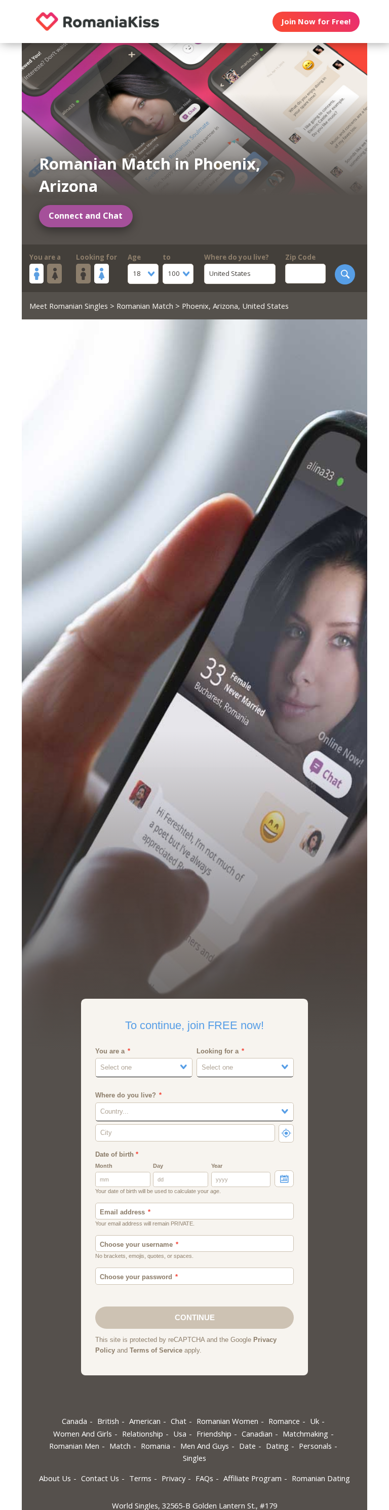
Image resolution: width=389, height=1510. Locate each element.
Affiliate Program (252, 1478)
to (167, 257)
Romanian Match (144, 306)
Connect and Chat (86, 215)
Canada (74, 1421)
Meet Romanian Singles (68, 306)
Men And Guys (204, 1446)
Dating (277, 1446)
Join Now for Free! (316, 21)
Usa (179, 1434)
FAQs (204, 1478)
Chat (178, 1421)
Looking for (96, 257)
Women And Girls (82, 1434)
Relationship (142, 1434)
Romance (284, 1421)
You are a (45, 257)
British (108, 1421)
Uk (314, 1421)
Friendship (214, 1434)
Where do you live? (236, 257)
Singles (194, 1458)
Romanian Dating (321, 1478)
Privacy (173, 1478)
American (145, 1421)
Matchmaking (305, 1434)
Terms (140, 1478)
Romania (155, 1446)
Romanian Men (74, 1446)
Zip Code (300, 257)
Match (120, 1446)
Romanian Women (227, 1421)
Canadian (257, 1434)
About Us (55, 1478)
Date (247, 1446)
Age (134, 257)
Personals (315, 1446)
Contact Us (100, 1478)
